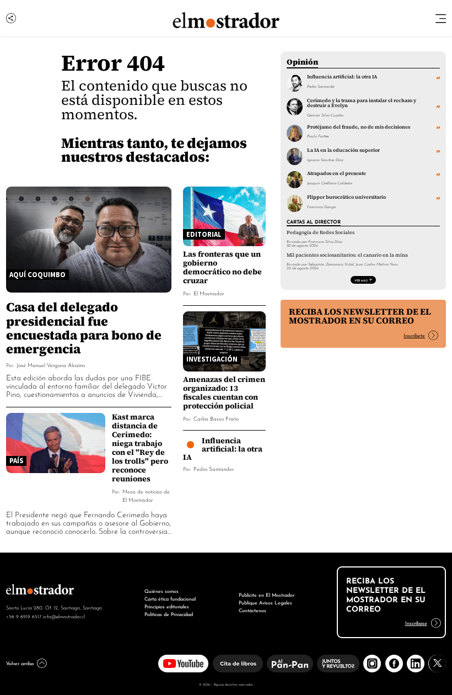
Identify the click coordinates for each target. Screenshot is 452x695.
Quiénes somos (161, 590)
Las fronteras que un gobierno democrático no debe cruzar (222, 267)
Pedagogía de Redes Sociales (320, 232)
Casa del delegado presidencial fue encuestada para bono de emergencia (84, 327)
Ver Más (361, 280)
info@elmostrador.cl (64, 616)
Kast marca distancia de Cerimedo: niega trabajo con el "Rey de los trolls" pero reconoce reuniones (140, 448)
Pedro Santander (213, 468)
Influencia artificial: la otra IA (223, 449)
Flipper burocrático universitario (346, 197)
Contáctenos (252, 609)
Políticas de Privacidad (168, 613)
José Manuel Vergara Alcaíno (51, 364)
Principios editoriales (166, 605)
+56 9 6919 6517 (23, 616)
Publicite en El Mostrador (266, 594)
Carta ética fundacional (170, 598)
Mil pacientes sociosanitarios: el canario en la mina (347, 255)
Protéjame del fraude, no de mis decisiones (358, 127)
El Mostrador (208, 292)
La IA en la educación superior (343, 150)
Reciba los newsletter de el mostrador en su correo (360, 316)
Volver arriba (20, 662)
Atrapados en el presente (336, 173)
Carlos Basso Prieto (216, 418)
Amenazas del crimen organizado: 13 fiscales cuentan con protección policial (224, 392)
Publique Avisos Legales (265, 602)
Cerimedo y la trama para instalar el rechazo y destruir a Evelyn (361, 103)
